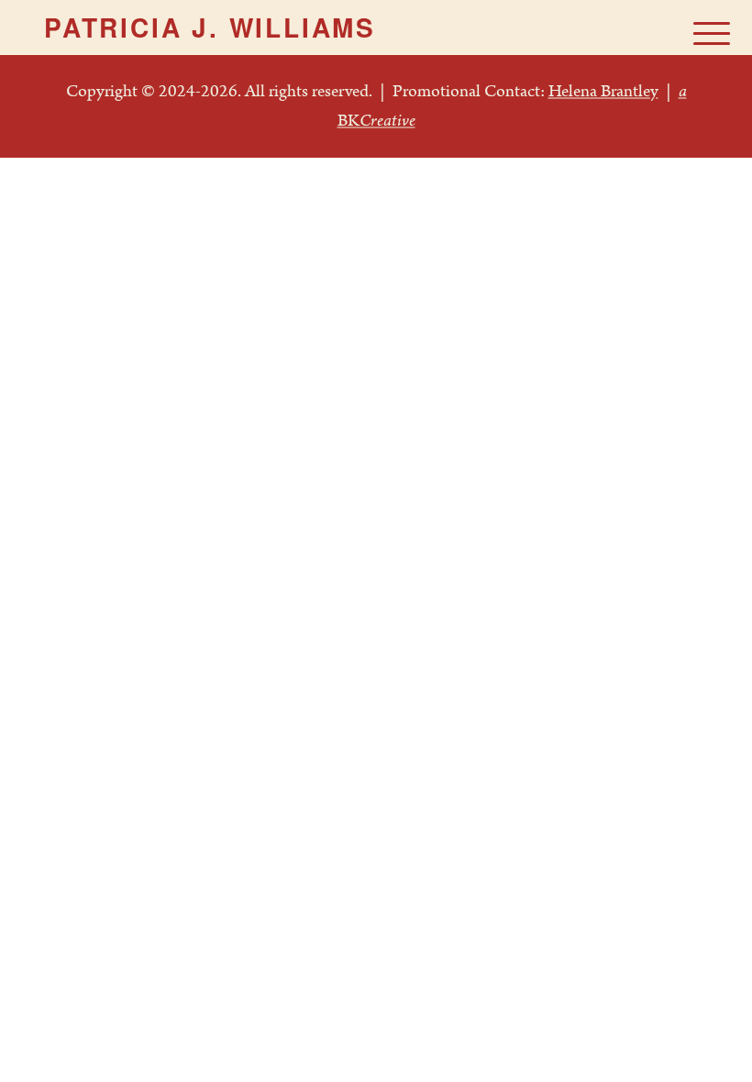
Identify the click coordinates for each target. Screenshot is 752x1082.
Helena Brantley (603, 91)
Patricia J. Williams (210, 27)
